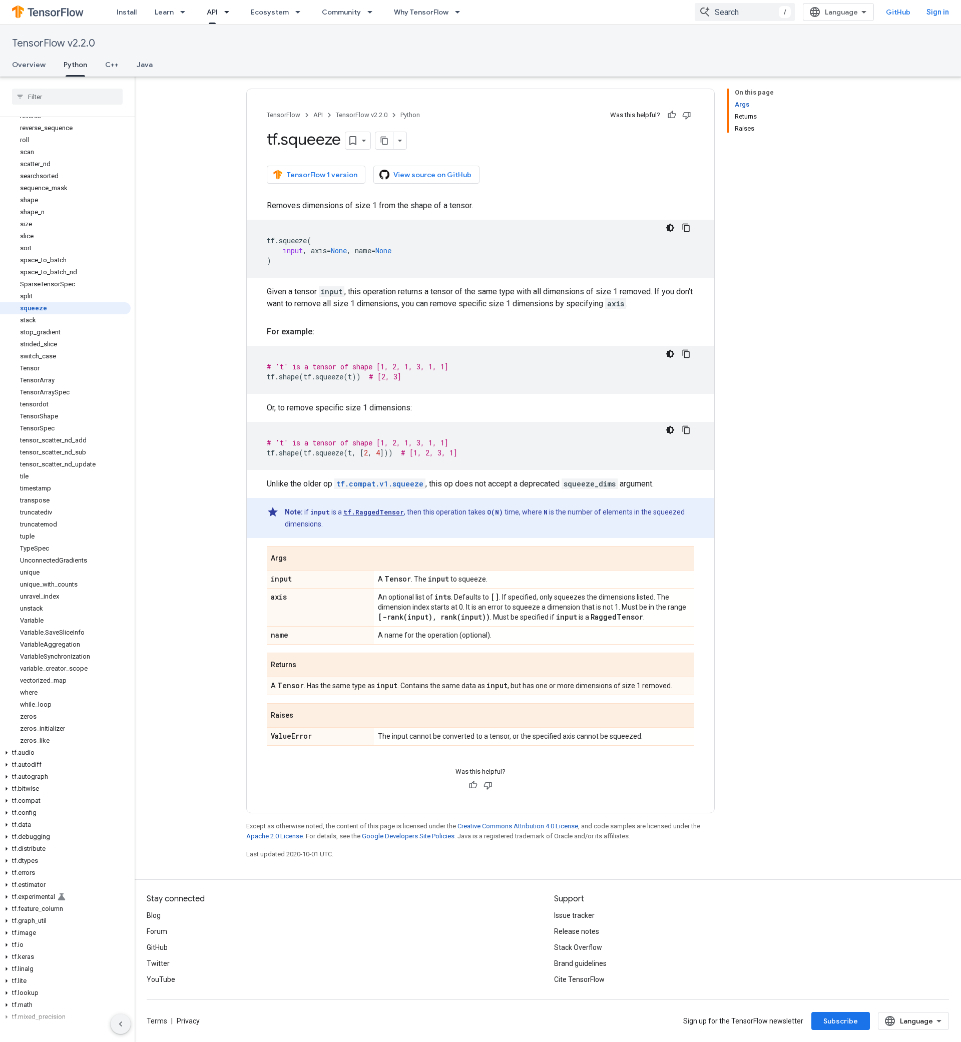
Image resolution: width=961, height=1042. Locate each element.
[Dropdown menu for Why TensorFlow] (460, 12)
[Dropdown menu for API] (230, 12)
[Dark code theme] (670, 228)
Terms (157, 1021)
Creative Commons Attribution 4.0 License (517, 826)
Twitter (158, 963)
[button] (65, 753)
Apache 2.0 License (274, 836)
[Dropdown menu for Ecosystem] (301, 12)
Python (75, 64)
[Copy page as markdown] (384, 140)
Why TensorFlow (421, 12)
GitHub (898, 12)
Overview (29, 64)
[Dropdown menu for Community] (373, 12)
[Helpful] (671, 115)
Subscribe (840, 1020)
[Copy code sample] (686, 228)
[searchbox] (67, 97)
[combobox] (745, 12)
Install (127, 12)
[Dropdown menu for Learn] (186, 12)
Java (145, 64)
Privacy (188, 1021)
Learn (164, 12)
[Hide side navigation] (121, 1024)
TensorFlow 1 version (322, 174)
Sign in (937, 12)
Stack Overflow (578, 947)
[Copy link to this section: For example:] (324, 332)
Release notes (576, 931)
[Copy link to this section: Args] (297, 559)
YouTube (161, 979)
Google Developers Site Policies (408, 836)
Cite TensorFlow (579, 979)
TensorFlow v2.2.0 (53, 43)
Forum (157, 931)
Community (341, 12)
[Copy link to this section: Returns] (306, 666)
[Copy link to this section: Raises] (303, 716)
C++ (112, 64)
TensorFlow (283, 115)
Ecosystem (270, 12)
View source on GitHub (432, 174)
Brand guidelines (580, 963)
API (212, 12)
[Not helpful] (686, 115)
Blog (154, 915)
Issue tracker (574, 915)
